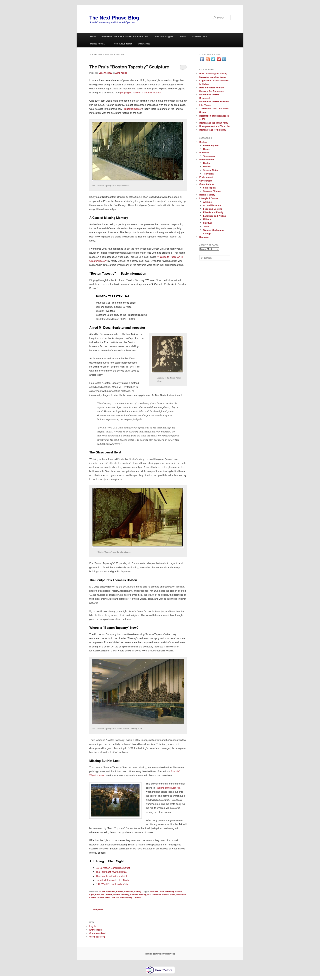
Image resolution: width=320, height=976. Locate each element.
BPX (149, 894)
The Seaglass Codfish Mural (111, 876)
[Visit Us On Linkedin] (224, 61)
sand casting (126, 897)
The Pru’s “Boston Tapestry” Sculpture (129, 67)
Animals (207, 201)
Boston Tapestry (121, 894)
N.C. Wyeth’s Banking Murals (112, 884)
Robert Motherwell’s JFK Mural (112, 880)
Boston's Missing (138, 894)
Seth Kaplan (209, 187)
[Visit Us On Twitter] (213, 61)
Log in (92, 926)
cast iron (156, 894)
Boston (119, 891)
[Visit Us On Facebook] (202, 61)
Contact (182, 36)
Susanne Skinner (212, 191)
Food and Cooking (212, 208)
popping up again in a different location (140, 92)
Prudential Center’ (132, 108)
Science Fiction (211, 170)
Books (206, 163)
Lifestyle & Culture (208, 198)
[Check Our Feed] (207, 61)
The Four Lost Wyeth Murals (111, 871)
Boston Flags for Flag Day (212, 129)
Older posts (96, 909)
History (137, 891)
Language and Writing (214, 215)
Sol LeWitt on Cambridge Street (113, 867)
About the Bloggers (164, 36)
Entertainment (206, 159)
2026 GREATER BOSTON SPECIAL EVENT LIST (125, 36)
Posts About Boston (122, 43)
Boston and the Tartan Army (213, 122)
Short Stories (144, 43)
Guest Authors (206, 184)
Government (205, 180)
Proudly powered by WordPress (160, 953)
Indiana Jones (168, 894)
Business (128, 891)
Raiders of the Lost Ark (168, 787)
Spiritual (207, 222)
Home (93, 36)
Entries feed (95, 929)
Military (207, 219)
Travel (206, 226)
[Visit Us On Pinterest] (218, 61)
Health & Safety (207, 194)
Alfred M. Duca (157, 891)
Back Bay (99, 894)
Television (208, 173)
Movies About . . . (99, 43)
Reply (137, 897)
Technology (209, 156)
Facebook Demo (199, 36)
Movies (206, 166)
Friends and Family (213, 212)
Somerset (204, 236)
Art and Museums (106, 891)
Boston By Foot (211, 145)
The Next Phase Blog (114, 17)
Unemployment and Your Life (214, 126)
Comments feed (97, 933)
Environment (206, 177)
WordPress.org (97, 936)
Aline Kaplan (121, 72)
